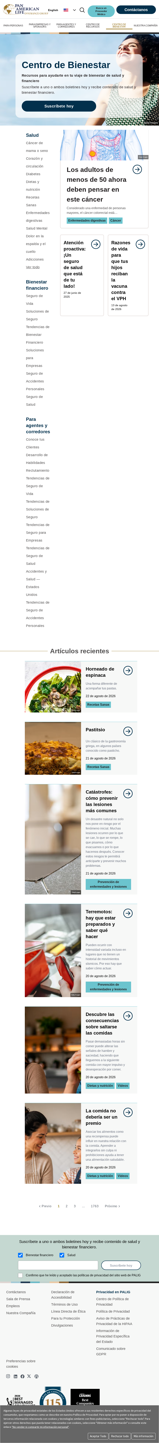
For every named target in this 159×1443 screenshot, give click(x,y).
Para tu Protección (65, 1318)
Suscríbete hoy (58, 106)
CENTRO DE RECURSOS (93, 25)
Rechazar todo (120, 1436)
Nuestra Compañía (20, 1313)
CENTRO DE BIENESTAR (119, 25)
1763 (95, 1206)
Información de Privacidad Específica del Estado (113, 1336)
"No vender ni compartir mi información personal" (40, 1427)
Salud (71, 1255)
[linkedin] (15, 1376)
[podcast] (36, 1376)
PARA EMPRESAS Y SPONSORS (40, 25)
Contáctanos (136, 10)
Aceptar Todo (98, 1436)
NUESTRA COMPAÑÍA (146, 25)
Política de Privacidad (113, 1311)
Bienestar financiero (39, 1255)
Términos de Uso (64, 1304)
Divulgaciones (62, 1325)
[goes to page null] (135, 169)
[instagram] (8, 1376)
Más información (143, 1436)
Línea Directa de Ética (68, 1311)
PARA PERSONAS (13, 25)
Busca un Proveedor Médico (101, 11)
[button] (70, 10)
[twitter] (29, 1376)
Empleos (13, 1306)
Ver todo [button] (33, 267)
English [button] (53, 10)
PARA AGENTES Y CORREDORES (66, 25)
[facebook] (22, 1376)
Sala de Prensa (18, 1299)
